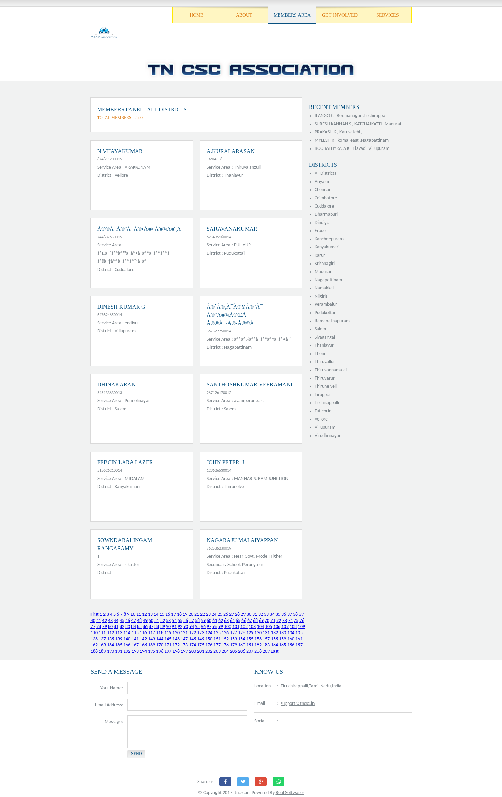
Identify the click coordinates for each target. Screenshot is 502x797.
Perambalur (326, 304)
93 (185, 626)
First (94, 614)
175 (200, 645)
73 (284, 620)
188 (94, 651)
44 (116, 620)
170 (159, 645)
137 (102, 639)
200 (192, 651)
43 (110, 620)
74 (290, 620)
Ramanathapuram (332, 321)
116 (143, 633)
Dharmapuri (326, 214)
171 (167, 645)
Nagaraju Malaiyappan (242, 540)
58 (197, 620)
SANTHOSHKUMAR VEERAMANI (249, 384)
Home (197, 15)
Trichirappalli (327, 402)
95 (197, 626)
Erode (320, 230)
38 (295, 614)
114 (126, 633)
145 (167, 639)
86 (145, 626)
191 (118, 651)
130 (258, 633)
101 (235, 626)
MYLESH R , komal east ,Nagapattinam (352, 140)
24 (214, 614)
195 (151, 651)
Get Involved (340, 15)
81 (116, 626)
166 (126, 645)
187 (299, 645)
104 (260, 626)
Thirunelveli (326, 386)
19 (185, 614)
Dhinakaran (116, 384)
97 (209, 626)
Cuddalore (324, 206)
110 (94, 633)
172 (176, 645)
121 (184, 633)
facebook (285, 721)
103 (252, 626)
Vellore (321, 419)
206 (241, 651)
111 (102, 633)
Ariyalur (322, 181)
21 (196, 614)
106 (276, 626)
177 (217, 645)
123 (200, 633)
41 (98, 620)
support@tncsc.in (298, 703)
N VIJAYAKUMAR (120, 151)
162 (94, 645)
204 (225, 651)
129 (249, 633)
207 (249, 651)
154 (241, 639)
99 (220, 626)
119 (167, 633)
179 (233, 645)
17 (173, 614)
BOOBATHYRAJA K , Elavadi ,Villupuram (352, 148)
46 (127, 620)
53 (168, 620)
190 (110, 651)
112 (110, 633)
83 (127, 626)
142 (143, 639)
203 (217, 651)
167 (135, 645)
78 (98, 626)
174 (192, 645)
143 (151, 639)
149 (200, 639)
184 (274, 645)
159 (282, 639)
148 (192, 639)
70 (267, 620)
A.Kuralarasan (231, 151)
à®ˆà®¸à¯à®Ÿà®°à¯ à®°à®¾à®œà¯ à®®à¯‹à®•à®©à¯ (235, 315)
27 (231, 614)
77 (92, 626)
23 (208, 614)
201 (200, 651)
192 (126, 651)
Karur (320, 255)
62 (220, 620)
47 (133, 620)
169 (151, 645)
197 (167, 651)
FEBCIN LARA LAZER (125, 462)
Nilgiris (321, 296)
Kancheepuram (329, 239)
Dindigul (322, 222)
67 (249, 620)
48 (139, 620)
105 (268, 626)
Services (387, 15)
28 (237, 614)
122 (192, 633)
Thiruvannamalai (331, 370)
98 (214, 626)
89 (162, 626)
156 (258, 639)
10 (132, 614)
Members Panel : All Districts (142, 109)
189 (102, 651)
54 (174, 620)
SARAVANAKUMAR (232, 229)
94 (191, 626)
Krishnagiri (325, 263)
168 (143, 645)
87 (151, 626)
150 (208, 639)
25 (220, 614)
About (244, 15)
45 (122, 620)
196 (159, 651)
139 (118, 639)
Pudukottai (325, 312)
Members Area (292, 15)
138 (110, 639)
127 (233, 633)
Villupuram (325, 427)
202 (208, 651)
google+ (317, 721)
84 (133, 626)
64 (232, 620)
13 (150, 614)
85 (139, 626)
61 (214, 620)
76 (301, 620)
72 (278, 620)
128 (241, 633)
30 (249, 614)
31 (254, 614)
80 (110, 626)
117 (151, 633)
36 (283, 614)
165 (118, 645)
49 (145, 620)
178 (225, 645)
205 (233, 651)
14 (156, 614)
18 (179, 614)
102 (244, 626)
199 (184, 651)
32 (260, 614)
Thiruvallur (325, 362)
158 (274, 639)
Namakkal (324, 288)
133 (282, 633)
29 (243, 614)
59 (203, 620)
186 (290, 645)
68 (255, 620)
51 (156, 620)
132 (274, 633)
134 (290, 633)
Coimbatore (326, 198)
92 (180, 626)
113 (118, 633)
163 (102, 645)
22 (202, 614)
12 (144, 614)
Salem (320, 329)
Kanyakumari (327, 247)
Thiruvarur (325, 378)
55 (180, 620)
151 (217, 639)
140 (126, 639)
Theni (320, 353)
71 (272, 620)
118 (159, 633)
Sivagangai (325, 337)
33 (266, 614)
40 (92, 620)
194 (143, 651)
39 (301, 614)
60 (209, 620)
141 (135, 639)
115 (135, 633)
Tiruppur (323, 394)
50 (151, 620)
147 (184, 639)
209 (266, 651)
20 (191, 614)
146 (176, 639)
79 (104, 626)
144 (159, 639)
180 (241, 645)
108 (293, 626)
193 (135, 651)
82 (122, 626)
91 (174, 626)
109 (301, 626)
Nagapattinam (328, 280)
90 (168, 626)
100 (227, 626)
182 (258, 645)
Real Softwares (290, 792)
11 (138, 614)
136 (94, 639)
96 (203, 626)
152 (225, 639)
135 (299, 633)
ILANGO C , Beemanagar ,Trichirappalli (351, 115)
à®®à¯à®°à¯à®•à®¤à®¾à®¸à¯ (140, 229)
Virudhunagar (328, 435)
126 (225, 633)
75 (296, 620)
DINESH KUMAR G (121, 307)
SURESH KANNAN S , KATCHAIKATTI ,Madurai (358, 124)
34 (272, 614)
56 (185, 620)
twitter (300, 721)
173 (184, 645)
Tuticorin (323, 411)
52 (162, 620)
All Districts (325, 173)
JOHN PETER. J (225, 462)
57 (191, 620)
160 (290, 639)
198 (176, 651)
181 (249, 645)
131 (266, 633)
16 (167, 614)
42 (104, 620)
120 (176, 633)
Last (275, 651)
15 (161, 614)
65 (238, 620)
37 (289, 614)
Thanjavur (324, 345)
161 (299, 639)
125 (217, 633)
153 (233, 639)
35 (278, 614)
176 (208, 645)
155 (249, 639)
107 (285, 626)
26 (225, 614)
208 (258, 651)
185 (282, 645)
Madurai (323, 271)
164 (110, 645)
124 (208, 633)
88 (156, 626)
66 (243, 620)
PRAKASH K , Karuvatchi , (338, 132)
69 (261, 620)
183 (266, 645)
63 (226, 620)
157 (266, 639)
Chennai (322, 190)
